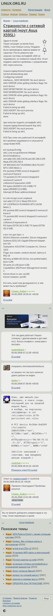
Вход (47, 10)
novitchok (16, 463)
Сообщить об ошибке (11, 603)
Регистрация (35, 10)
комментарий (20, 479)
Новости (6, 10)
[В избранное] (44, 41)
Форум (14, 14)
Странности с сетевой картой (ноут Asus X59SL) (24, 30)
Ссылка (8, 300)
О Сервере (7, 598)
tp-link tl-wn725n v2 (22, 548)
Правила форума (20, 598)
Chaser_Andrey (19, 291)
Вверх (46, 598)
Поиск (41, 14)
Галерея (16, 10)
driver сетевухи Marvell (24, 571)
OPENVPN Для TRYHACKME (27, 583)
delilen (14, 380)
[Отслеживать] (44, 49)
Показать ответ (19, 470)
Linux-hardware (20, 21)
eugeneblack (17, 350)
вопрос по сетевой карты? (26, 575)
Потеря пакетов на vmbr (25, 560)
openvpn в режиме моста (25, 579)
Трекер (33, 14)
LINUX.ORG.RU (13, 3)
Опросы (23, 14)
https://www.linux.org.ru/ (12, 606)
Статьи (5, 14)
